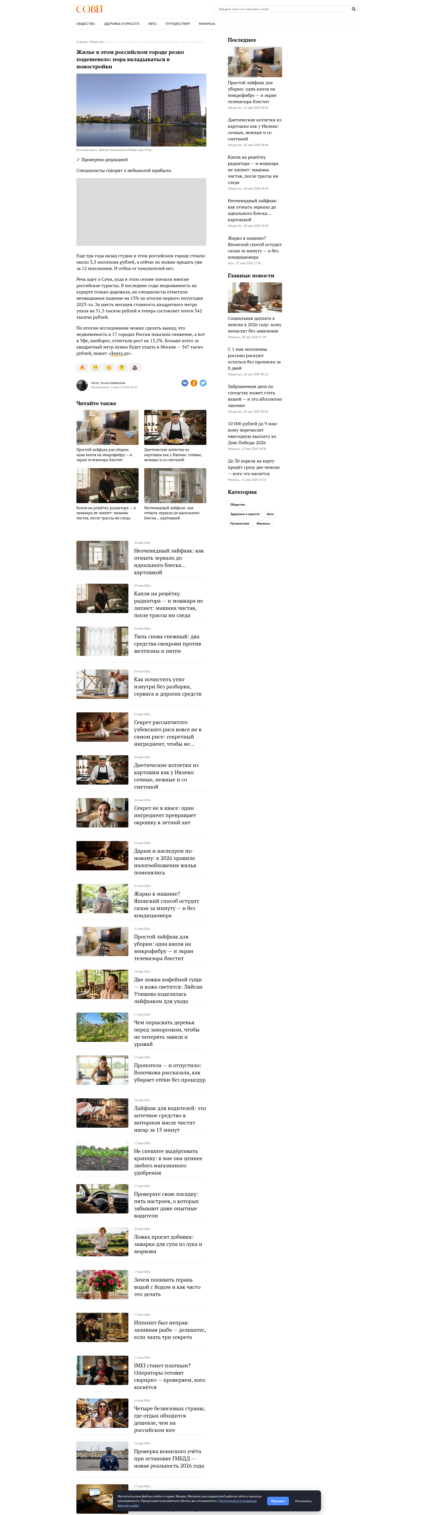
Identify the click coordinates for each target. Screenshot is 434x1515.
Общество (85, 24)
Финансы (207, 24)
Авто (152, 24)
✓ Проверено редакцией (102, 159)
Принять (278, 1501)
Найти (354, 9)
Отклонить (303, 1501)
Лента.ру (119, 353)
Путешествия (177, 24)
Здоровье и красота (121, 24)
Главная (81, 42)
